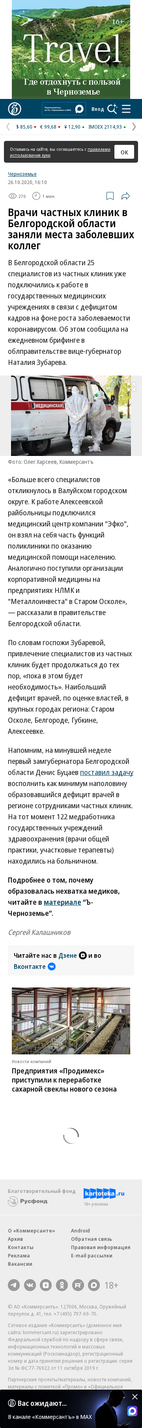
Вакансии (20, 1263)
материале (62, 902)
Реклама (19, 1255)
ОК (124, 152)
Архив (15, 1238)
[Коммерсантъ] (14, 109)
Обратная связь (91, 1238)
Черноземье (22, 173)
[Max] (94, 1285)
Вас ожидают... (42, 1403)
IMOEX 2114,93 (105, 126)
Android (80, 1230)
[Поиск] (112, 109)
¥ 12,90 (72, 126)
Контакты (21, 1247)
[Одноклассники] (62, 1285)
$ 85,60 (24, 126)
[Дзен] (46, 1285)
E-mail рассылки (91, 1255)
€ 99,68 (48, 126)
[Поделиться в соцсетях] (125, 196)
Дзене (67, 955)
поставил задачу (106, 772)
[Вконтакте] (30, 1285)
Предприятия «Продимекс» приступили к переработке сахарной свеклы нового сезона (64, 1080)
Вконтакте (30, 966)
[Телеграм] (14, 1285)
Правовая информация (101, 1247)
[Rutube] (78, 1285)
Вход (98, 108)
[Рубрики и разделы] (126, 109)
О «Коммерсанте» (31, 1230)
